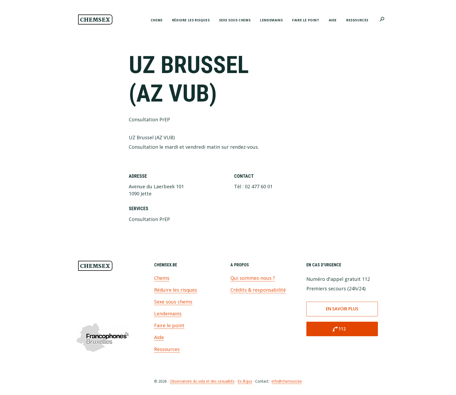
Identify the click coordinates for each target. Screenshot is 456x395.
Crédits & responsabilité (258, 290)
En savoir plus (342, 309)
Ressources (167, 349)
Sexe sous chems (173, 301)
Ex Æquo (245, 381)
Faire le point (169, 325)
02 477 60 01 (259, 186)
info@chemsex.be (287, 381)
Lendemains (168, 313)
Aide (159, 337)
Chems (161, 278)
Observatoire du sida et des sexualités (202, 381)
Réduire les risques (175, 290)
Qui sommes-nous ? (252, 278)
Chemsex (95, 20)
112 (339, 329)
